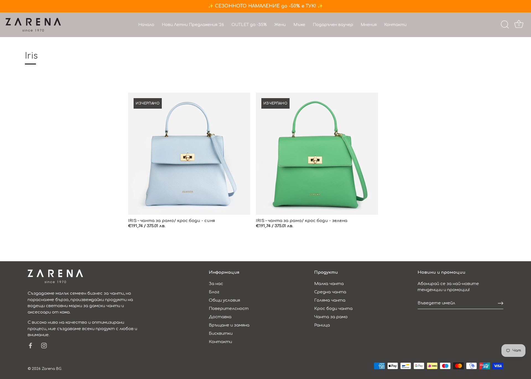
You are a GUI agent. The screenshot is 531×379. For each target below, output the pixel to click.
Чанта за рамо (331, 317)
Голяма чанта (329, 300)
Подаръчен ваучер (333, 24)
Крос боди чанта (333, 308)
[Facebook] (30, 345)
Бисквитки (221, 333)
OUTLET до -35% (249, 24)
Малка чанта (329, 283)
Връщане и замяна (229, 325)
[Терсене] (505, 25)
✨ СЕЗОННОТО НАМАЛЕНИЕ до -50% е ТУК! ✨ (265, 6)
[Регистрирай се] (500, 303)
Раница (322, 325)
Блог (214, 292)
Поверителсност (229, 308)
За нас (216, 283)
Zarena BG (51, 369)
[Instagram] (44, 345)
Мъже (299, 24)
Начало (146, 24)
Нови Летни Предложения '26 (193, 24)
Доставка (220, 317)
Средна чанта (330, 292)
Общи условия (224, 300)
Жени (280, 24)
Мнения (369, 24)
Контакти (395, 24)
